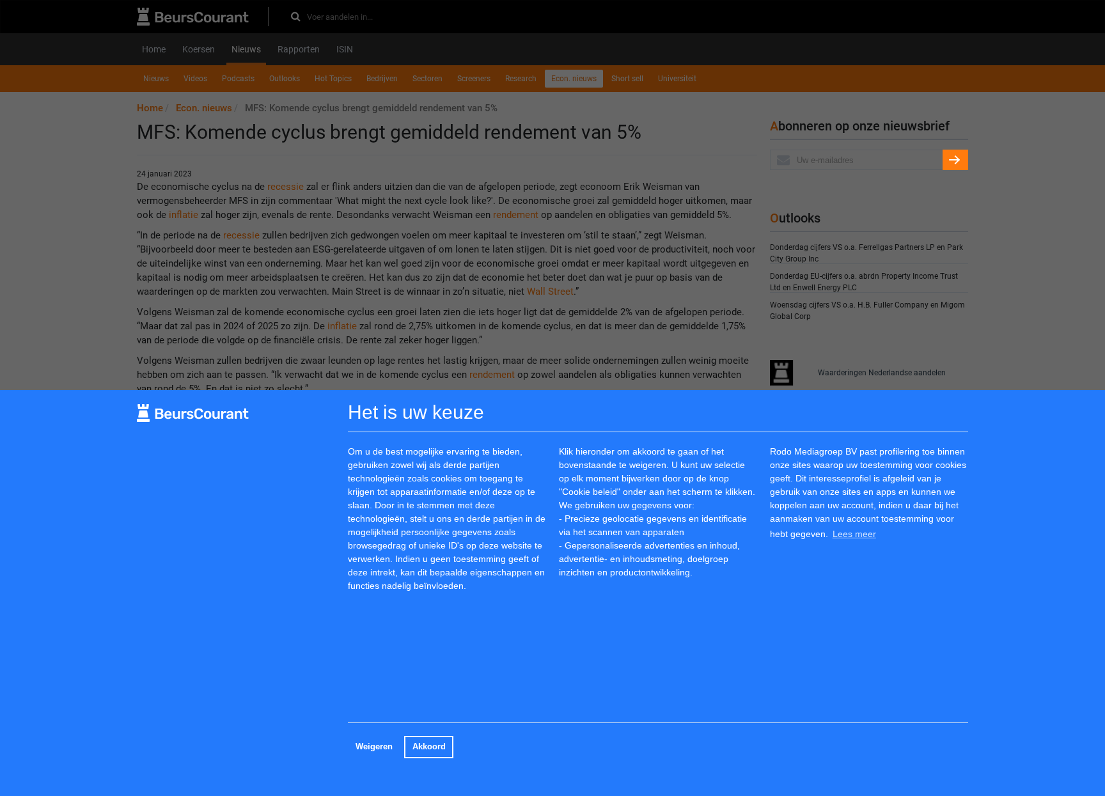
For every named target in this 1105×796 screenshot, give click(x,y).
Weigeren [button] (374, 746)
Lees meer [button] (854, 534)
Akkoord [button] (429, 746)
